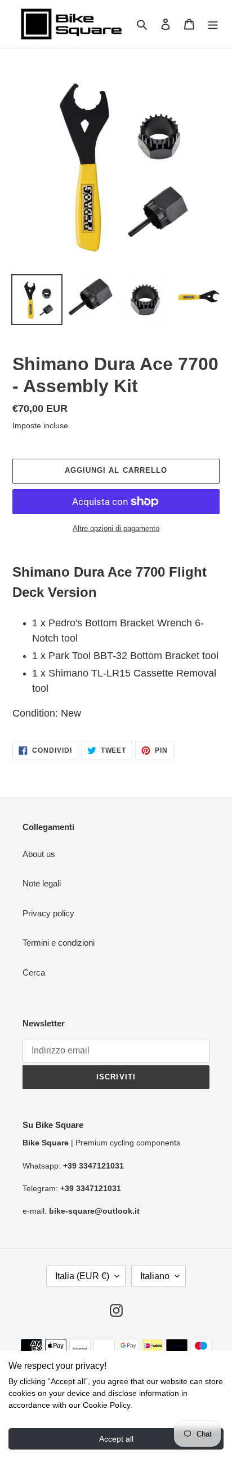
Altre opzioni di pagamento (116, 528)
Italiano (154, 1276)
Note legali (42, 883)
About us (39, 854)
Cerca (34, 972)
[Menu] (213, 24)
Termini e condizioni (59, 942)
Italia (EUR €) (82, 1276)
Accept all (116, 1438)
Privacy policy (48, 913)
